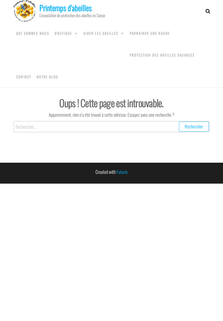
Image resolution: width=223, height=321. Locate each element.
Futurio (122, 171)
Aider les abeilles (100, 33)
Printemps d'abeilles (65, 7)
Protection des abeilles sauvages (162, 55)
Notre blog (47, 76)
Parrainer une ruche (150, 33)
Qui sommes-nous (32, 33)
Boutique (63, 33)
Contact (23, 76)
